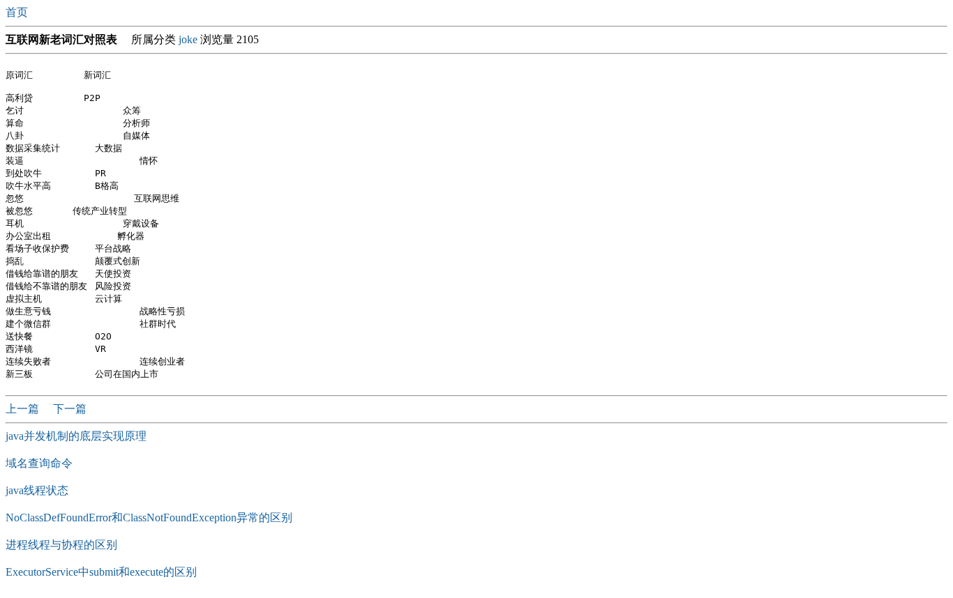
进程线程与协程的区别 (61, 545)
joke (188, 39)
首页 (18, 12)
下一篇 (70, 409)
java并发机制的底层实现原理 (76, 436)
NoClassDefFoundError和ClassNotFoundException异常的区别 (149, 517)
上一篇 (24, 409)
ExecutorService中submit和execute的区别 (101, 572)
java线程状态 (37, 490)
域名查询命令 (39, 463)
